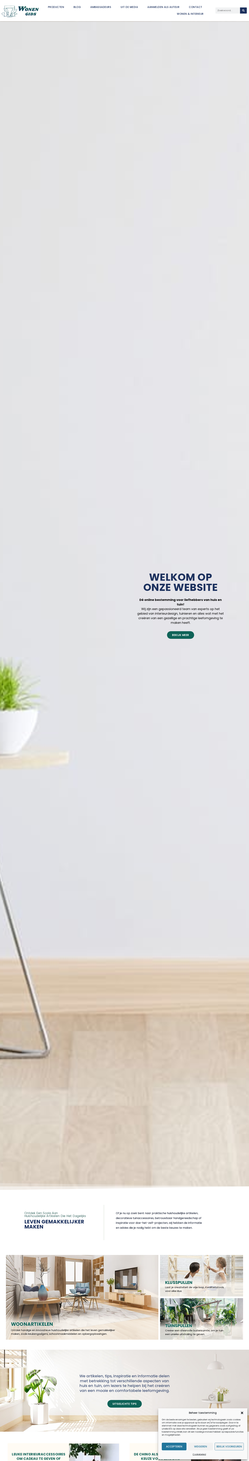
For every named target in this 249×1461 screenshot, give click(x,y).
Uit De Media (129, 7)
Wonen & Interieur (190, 14)
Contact (195, 7)
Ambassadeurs (100, 7)
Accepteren (174, 1446)
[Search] (243, 10)
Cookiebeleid (199, 1454)
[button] (242, 1413)
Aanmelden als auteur (163, 7)
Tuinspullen (178, 1325)
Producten (56, 7)
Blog (77, 7)
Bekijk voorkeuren (229, 1446)
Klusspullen (178, 1282)
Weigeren (200, 1446)
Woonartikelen (32, 1324)
